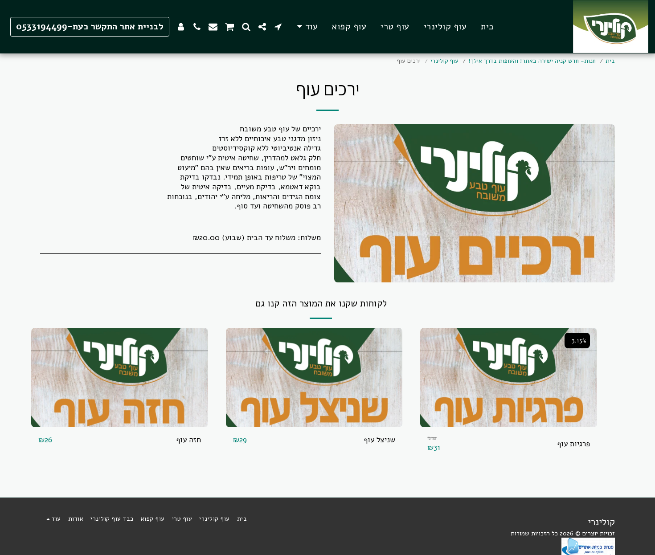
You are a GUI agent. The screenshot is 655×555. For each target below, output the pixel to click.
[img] (508, 377)
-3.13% (577, 340)
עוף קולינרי (444, 61)
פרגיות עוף (573, 444)
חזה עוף (188, 440)
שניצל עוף (379, 440)
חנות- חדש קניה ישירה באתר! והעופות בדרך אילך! (532, 61)
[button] (278, 26)
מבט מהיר (509, 422)
